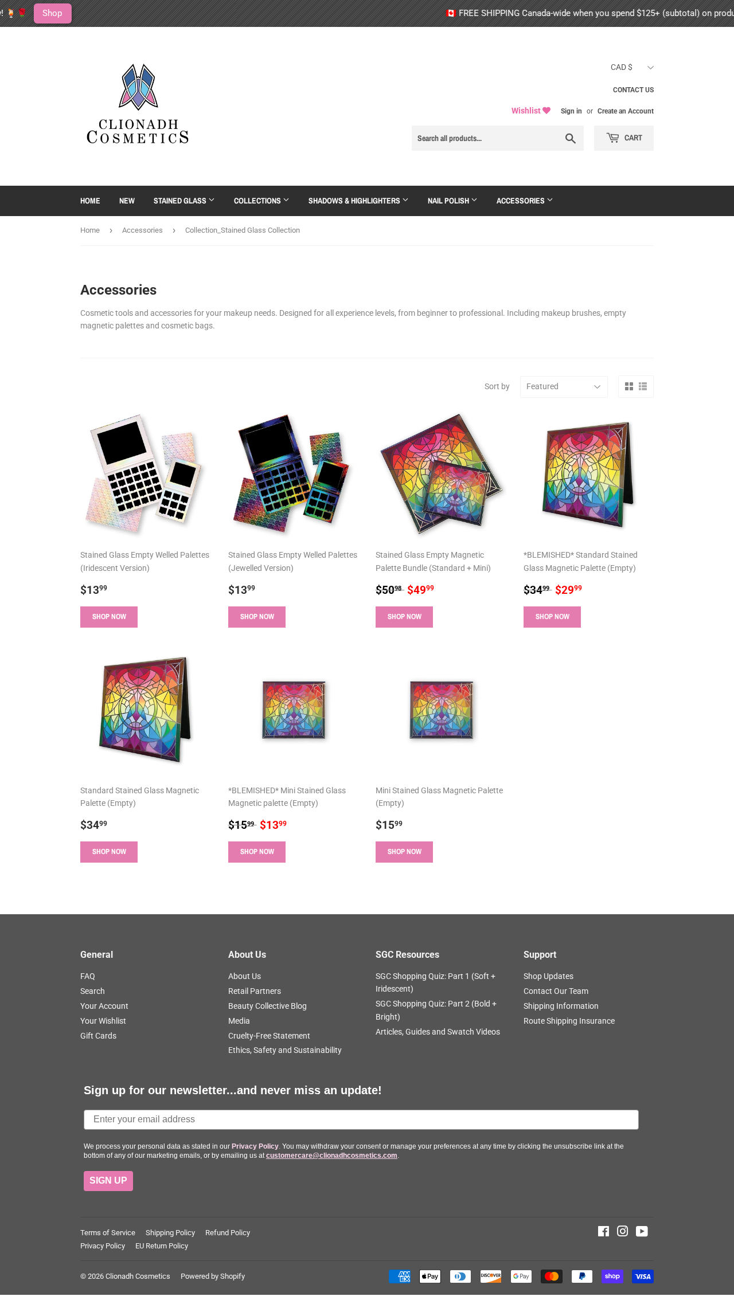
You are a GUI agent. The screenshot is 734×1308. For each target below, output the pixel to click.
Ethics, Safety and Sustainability (285, 1050)
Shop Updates (548, 976)
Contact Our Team (556, 991)
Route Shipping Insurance (569, 1020)
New (127, 200)
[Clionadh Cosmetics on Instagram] (622, 1232)
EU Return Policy (161, 1246)
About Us (244, 976)
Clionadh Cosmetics (138, 1276)
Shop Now (109, 616)
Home (90, 200)
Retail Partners (254, 991)
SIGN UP (108, 1180)
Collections (258, 200)
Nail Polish (449, 200)
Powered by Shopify (213, 1276)
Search (92, 991)
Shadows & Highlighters (355, 200)
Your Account (104, 1006)
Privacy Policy (102, 1246)
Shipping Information (561, 1006)
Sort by (497, 386)
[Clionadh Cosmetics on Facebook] (604, 1232)
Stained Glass (181, 200)
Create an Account (626, 111)
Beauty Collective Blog (267, 1006)
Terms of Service (107, 1232)
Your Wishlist (103, 1020)
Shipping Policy (170, 1232)
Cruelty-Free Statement (269, 1035)
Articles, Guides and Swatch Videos (438, 1031)
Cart (632, 137)
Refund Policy (227, 1232)
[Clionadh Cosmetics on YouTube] (642, 1232)
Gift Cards (98, 1035)
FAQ (87, 976)
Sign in (571, 111)
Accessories (521, 200)
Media (239, 1020)
